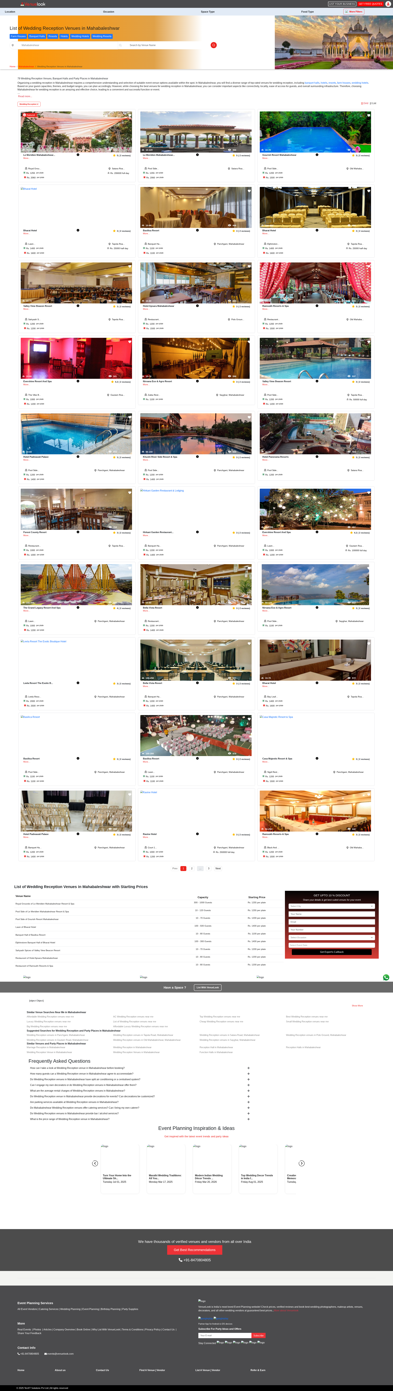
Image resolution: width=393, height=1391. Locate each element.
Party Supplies (130, 1309)
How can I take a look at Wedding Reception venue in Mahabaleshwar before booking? (77, 1068)
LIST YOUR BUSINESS (342, 4)
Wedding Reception (27, 104)
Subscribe (258, 1335)
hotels (324, 82)
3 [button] (208, 868)
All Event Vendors (27, 1309)
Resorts (53, 36)
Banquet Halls (37, 36)
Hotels (64, 36)
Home (21, 1370)
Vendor (161, 1370)
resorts (332, 82)
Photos (37, 1329)
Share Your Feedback (29, 1333)
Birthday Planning (110, 1309)
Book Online (83, 1329)
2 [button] (192, 868)
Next (218, 868)
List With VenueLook (208, 987)
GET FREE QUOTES (370, 4)
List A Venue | (203, 1370)
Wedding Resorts (102, 36)
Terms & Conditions (132, 1329)
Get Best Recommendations (195, 1250)
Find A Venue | (147, 1370)
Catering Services (48, 1309)
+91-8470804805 (196, 1260)
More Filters (355, 11)
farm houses (343, 82)
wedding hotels (360, 82)
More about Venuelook (286, 1310)
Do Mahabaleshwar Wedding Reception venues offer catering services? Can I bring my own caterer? (84, 1107)
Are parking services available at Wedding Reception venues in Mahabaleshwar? (74, 1102)
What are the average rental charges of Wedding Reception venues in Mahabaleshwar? (77, 1090)
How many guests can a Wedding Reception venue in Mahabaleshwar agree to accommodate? (81, 1073)
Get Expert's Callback (332, 952)
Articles (47, 1329)
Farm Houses (18, 36)
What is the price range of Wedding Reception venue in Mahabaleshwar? (69, 1119)
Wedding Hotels (80, 36)
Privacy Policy (153, 1329)
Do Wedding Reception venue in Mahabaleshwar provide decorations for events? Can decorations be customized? (92, 1096)
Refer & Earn (258, 1370)
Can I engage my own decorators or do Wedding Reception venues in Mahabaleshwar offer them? (83, 1085)
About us (60, 1370)
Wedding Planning (70, 1309)
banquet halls (312, 82)
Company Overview (64, 1329)
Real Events (24, 1329)
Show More (357, 1005)
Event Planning (90, 1309)
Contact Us (168, 1329)
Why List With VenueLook (106, 1329)
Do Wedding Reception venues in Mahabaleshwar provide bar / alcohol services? (74, 1113)
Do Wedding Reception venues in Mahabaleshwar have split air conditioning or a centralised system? (85, 1079)
